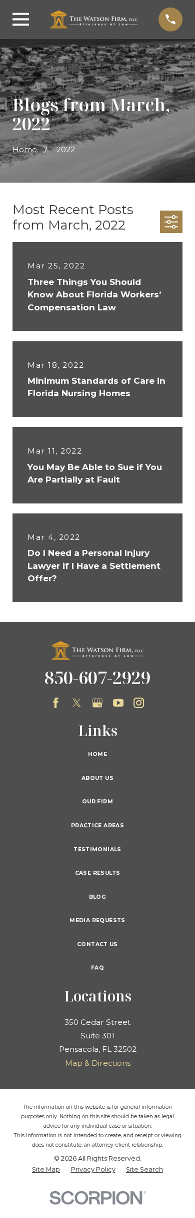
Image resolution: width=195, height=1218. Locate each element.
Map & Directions (97, 1063)
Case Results (97, 873)
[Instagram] (139, 703)
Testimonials (98, 849)
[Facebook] (55, 703)
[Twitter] (77, 703)
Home (98, 754)
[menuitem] (46, 1170)
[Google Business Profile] (97, 703)
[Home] (94, 19)
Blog (97, 897)
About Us (98, 778)
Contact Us (97, 944)
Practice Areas (97, 825)
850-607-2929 (97, 677)
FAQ (97, 968)
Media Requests (97, 920)
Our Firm (97, 801)
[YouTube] (118, 703)
